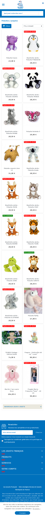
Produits (6, 457)
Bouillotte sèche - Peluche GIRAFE (33, 280)
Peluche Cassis (11, 58)
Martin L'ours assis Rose (12, 390)
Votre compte (9, 469)
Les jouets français (12, 451)
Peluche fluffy (33, 316)
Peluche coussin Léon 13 (12, 169)
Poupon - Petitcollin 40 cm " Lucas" (33, 353)
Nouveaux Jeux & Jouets (14, 407)
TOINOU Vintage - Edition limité (11, 353)
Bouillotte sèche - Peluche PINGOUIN (33, 59)
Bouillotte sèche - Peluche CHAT (33, 206)
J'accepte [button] (22, 513)
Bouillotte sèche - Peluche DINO (11, 280)
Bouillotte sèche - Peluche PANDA (33, 96)
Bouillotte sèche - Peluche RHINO (11, 132)
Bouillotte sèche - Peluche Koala (33, 169)
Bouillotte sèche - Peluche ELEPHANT (12, 316)
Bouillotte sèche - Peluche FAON (11, 206)
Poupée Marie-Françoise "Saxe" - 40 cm (33, 391)
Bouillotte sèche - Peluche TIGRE (33, 243)
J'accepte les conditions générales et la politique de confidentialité (23, 441)
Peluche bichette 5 (33, 131)
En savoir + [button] (36, 509)
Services (6, 463)
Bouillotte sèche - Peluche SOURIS (11, 96)
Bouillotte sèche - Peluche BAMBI (11, 243)
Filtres (8, 26)
